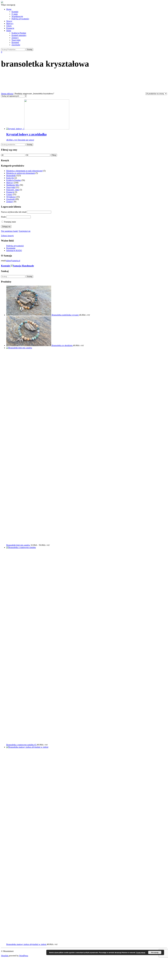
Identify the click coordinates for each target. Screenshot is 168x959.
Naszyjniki (16, 40)
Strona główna (7, 93)
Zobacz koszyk (7, 235)
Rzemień (15, 42)
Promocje (10, 28)
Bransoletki (11, 175)
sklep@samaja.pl (13, 260)
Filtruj (54, 155)
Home (8, 9)
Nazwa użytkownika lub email (13, 212)
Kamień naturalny (19, 35)
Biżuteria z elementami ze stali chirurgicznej (24, 171)
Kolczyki (10, 178)
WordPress (23, 956)
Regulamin (10, 248)
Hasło (3, 217)
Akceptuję (155, 952)
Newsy (9, 21)
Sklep (8, 30)
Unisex (9, 194)
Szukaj (29, 145)
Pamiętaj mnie (10, 222)
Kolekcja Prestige (19, 33)
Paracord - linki (12, 190)
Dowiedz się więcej (26, 140)
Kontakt (15, 12)
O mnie (15, 14)
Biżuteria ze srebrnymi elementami (20, 173)
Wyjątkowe (11, 197)
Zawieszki (16, 45)
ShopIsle (5, 956)
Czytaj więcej (140, 952)
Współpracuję (17, 16)
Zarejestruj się (24, 231)
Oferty (9, 26)
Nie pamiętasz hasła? (9, 231)
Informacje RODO (14, 250)
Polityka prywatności (20, 19)
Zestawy (15, 38)
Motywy (9, 23)
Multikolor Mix (12, 185)
